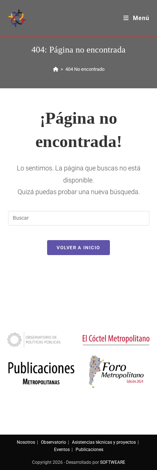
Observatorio (53, 442)
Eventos (62, 449)
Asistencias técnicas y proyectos (104, 442)
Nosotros (26, 442)
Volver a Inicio (78, 247)
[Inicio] (55, 69)
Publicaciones (89, 449)
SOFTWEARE (112, 462)
